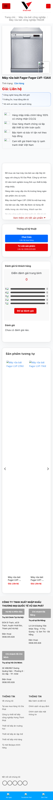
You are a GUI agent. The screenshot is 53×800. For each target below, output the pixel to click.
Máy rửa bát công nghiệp (32, 17)
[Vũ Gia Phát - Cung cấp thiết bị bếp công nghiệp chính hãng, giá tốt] (26, 6)
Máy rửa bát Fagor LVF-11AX (37, 578)
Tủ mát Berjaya (8, 745)
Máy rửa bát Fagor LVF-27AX (14, 578)
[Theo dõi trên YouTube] (20, 783)
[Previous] (5, 474)
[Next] (47, 474)
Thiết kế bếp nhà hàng (12, 739)
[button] (48, 6)
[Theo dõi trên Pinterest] (15, 783)
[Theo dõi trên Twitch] (25, 783)
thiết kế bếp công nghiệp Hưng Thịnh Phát (13, 717)
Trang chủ (10, 17)
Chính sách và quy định (39, 706)
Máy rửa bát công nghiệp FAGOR (26, 19)
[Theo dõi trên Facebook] (4, 783)
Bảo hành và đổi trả (37, 701)
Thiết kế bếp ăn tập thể (12, 734)
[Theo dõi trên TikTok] (9, 783)
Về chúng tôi (7, 701)
